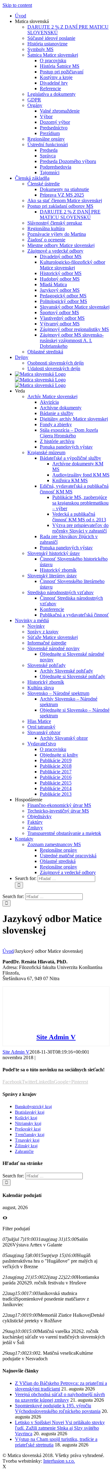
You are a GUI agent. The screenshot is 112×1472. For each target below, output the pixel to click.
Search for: (25, 878)
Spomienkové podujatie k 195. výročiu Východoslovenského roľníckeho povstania (57, 1408)
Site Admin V (56, 1037)
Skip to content (17, 5)
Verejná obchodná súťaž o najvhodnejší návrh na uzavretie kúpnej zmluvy (60, 1397)
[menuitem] (20, 15)
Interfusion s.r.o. (59, 1461)
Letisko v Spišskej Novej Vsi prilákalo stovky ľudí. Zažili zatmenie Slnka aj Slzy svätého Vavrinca (60, 1428)
